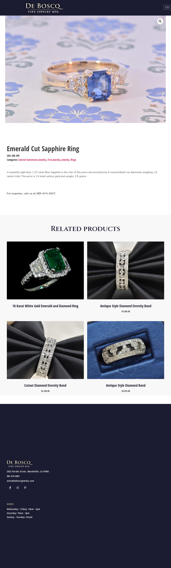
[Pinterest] (25, 487)
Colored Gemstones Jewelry (32, 160)
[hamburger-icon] (167, 7)
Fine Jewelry (54, 160)
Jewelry (65, 160)
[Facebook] (10, 487)
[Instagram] (17, 487)
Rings (73, 160)
